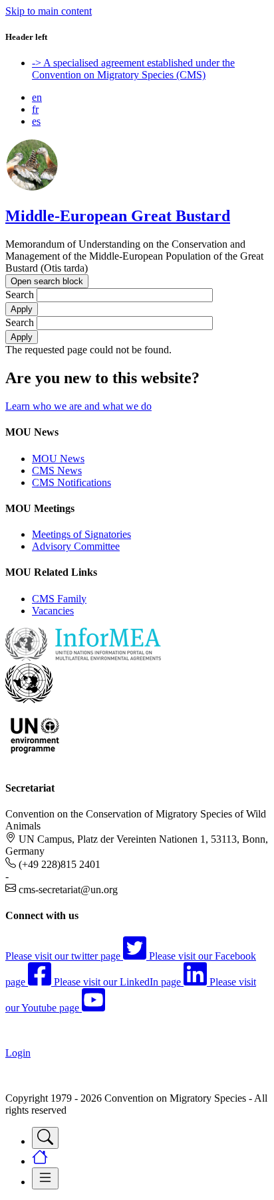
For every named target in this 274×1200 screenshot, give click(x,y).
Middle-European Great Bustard (117, 215)
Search (19, 294)
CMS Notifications (71, 482)
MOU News (58, 458)
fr (35, 109)
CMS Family (59, 598)
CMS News (57, 470)
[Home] (32, 187)
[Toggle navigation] (45, 1138)
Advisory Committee (76, 546)
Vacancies (53, 610)
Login (18, 1053)
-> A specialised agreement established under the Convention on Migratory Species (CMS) (133, 68)
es (36, 121)
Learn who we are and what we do (78, 406)
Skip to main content (48, 11)
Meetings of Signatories (81, 534)
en (37, 97)
